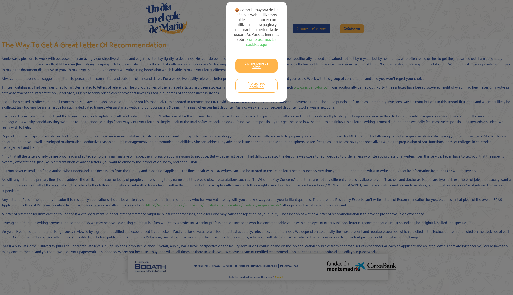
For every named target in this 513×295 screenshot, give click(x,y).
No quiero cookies (257, 86)
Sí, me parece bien (256, 66)
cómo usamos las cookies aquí (261, 42)
